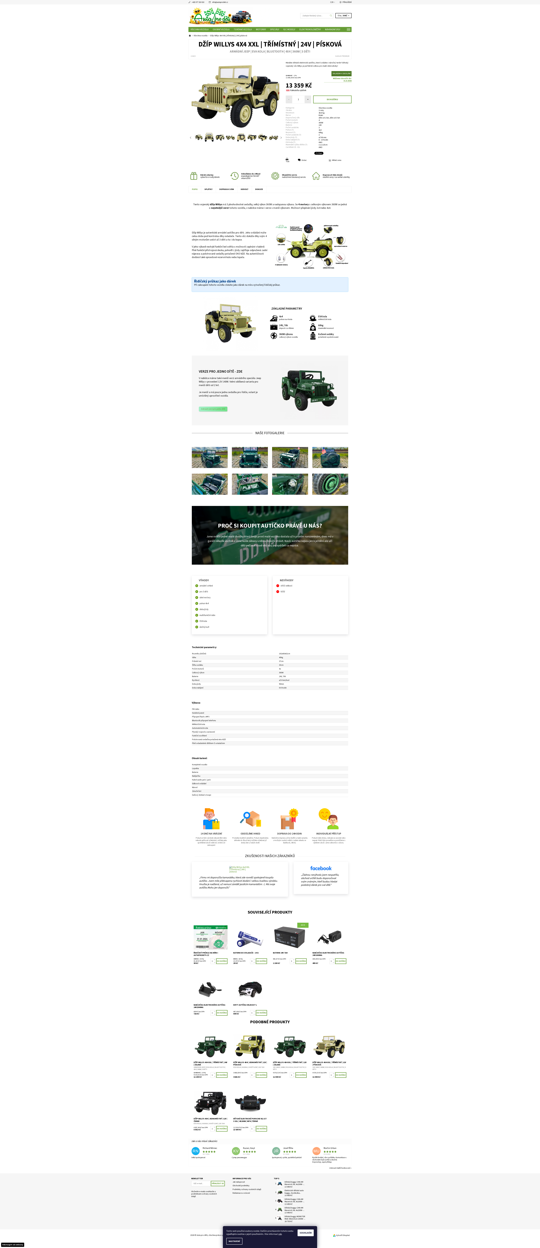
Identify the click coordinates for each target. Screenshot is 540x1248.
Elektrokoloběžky (310, 29)
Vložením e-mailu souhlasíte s (204, 1194)
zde (280, 1234)
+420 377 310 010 (198, 2)
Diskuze (259, 189)
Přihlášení (347, 2)
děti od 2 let (324, 117)
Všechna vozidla (200, 29)
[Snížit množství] (215, 962)
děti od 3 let (335, 117)
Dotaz (304, 160)
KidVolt (244, 189)
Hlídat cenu (336, 160)
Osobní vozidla (221, 29)
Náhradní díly (332, 29)
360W (321, 122)
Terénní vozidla (243, 29)
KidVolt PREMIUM (342, 56)
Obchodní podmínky (241, 1185)
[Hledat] (331, 15)
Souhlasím (306, 1232)
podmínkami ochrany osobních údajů (204, 1195)
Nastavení (234, 1241)
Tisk (287, 161)
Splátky (208, 189)
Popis (195, 189)
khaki (321, 115)
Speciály (274, 29)
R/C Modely (289, 29)
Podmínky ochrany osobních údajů (247, 1189)
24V (320, 125)
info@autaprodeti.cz (220, 2)
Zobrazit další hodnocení (339, 1168)
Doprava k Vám (226, 189)
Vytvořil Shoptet (343, 1235)
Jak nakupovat (239, 1182)
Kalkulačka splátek (298, 90)
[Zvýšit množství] (215, 959)
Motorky (261, 29)
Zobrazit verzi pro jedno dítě (213, 409)
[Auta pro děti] (229, 15)
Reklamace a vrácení (241, 1193)
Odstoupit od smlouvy (12, 1244)
